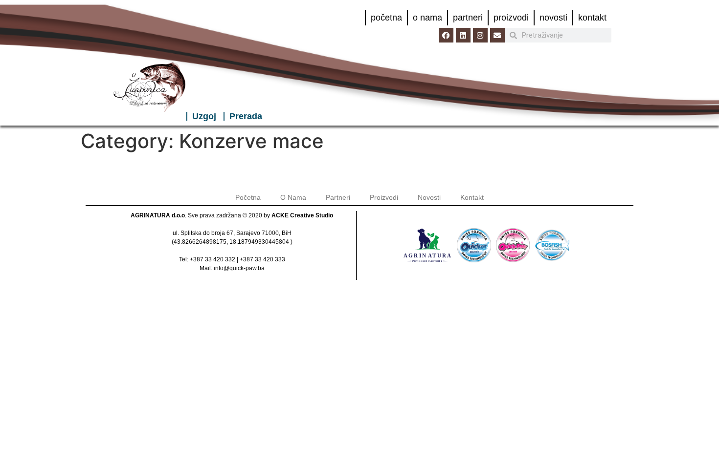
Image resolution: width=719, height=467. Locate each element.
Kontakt (592, 17)
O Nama (427, 17)
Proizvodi (511, 17)
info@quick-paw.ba (239, 268)
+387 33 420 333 (262, 259)
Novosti (553, 17)
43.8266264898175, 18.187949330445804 (231, 241)
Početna (386, 17)
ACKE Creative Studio (302, 215)
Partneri (468, 17)
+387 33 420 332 (212, 259)
